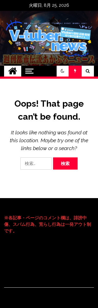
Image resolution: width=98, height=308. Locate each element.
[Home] (12, 71)
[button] (63, 71)
